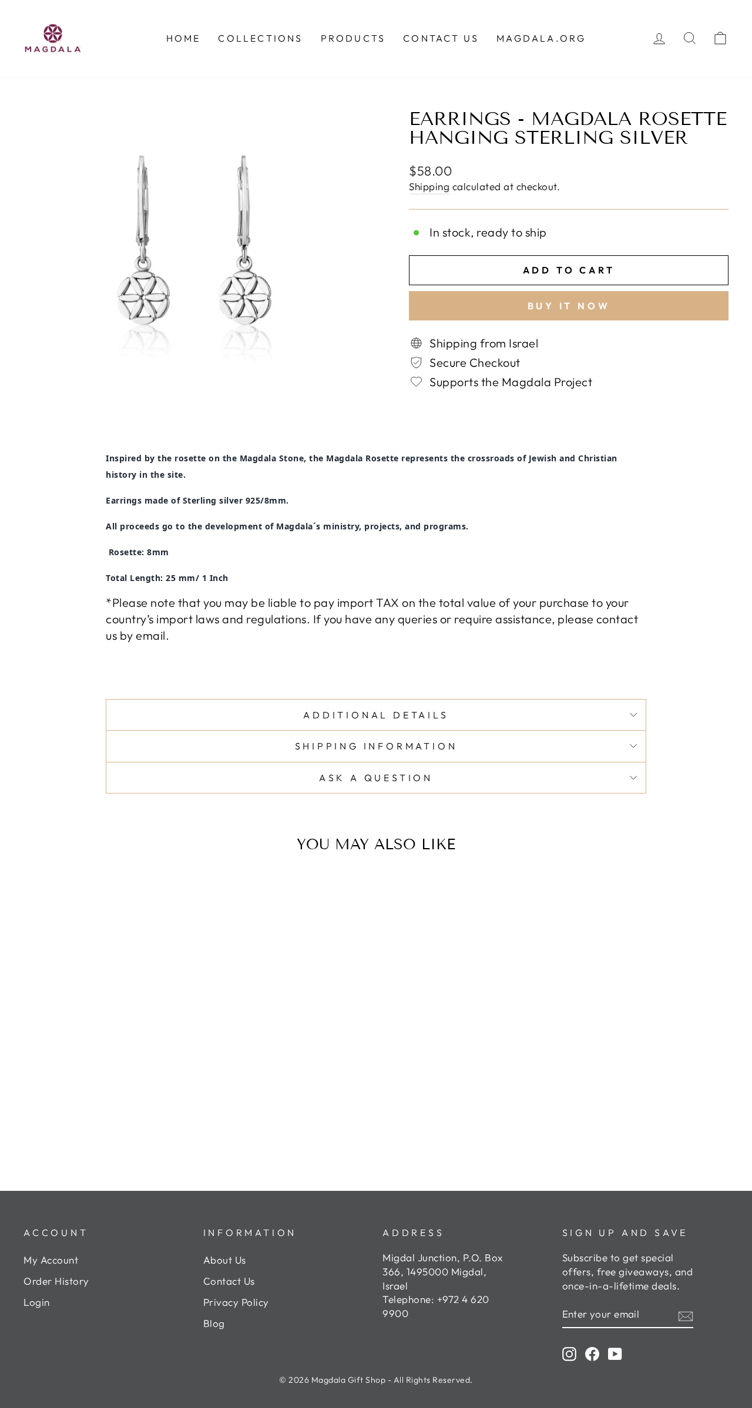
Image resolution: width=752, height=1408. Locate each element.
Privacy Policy (236, 1302)
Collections (260, 38)
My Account (51, 1260)
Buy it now (569, 306)
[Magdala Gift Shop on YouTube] (615, 1353)
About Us (224, 1260)
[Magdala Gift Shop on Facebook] (592, 1353)
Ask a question (376, 778)
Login (37, 1302)
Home (183, 38)
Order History (56, 1281)
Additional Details (375, 715)
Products (353, 38)
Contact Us (229, 1281)
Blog (214, 1323)
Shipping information (376, 746)
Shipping (429, 186)
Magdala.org (541, 38)
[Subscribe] (685, 1314)
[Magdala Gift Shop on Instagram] (569, 1353)
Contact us (441, 38)
